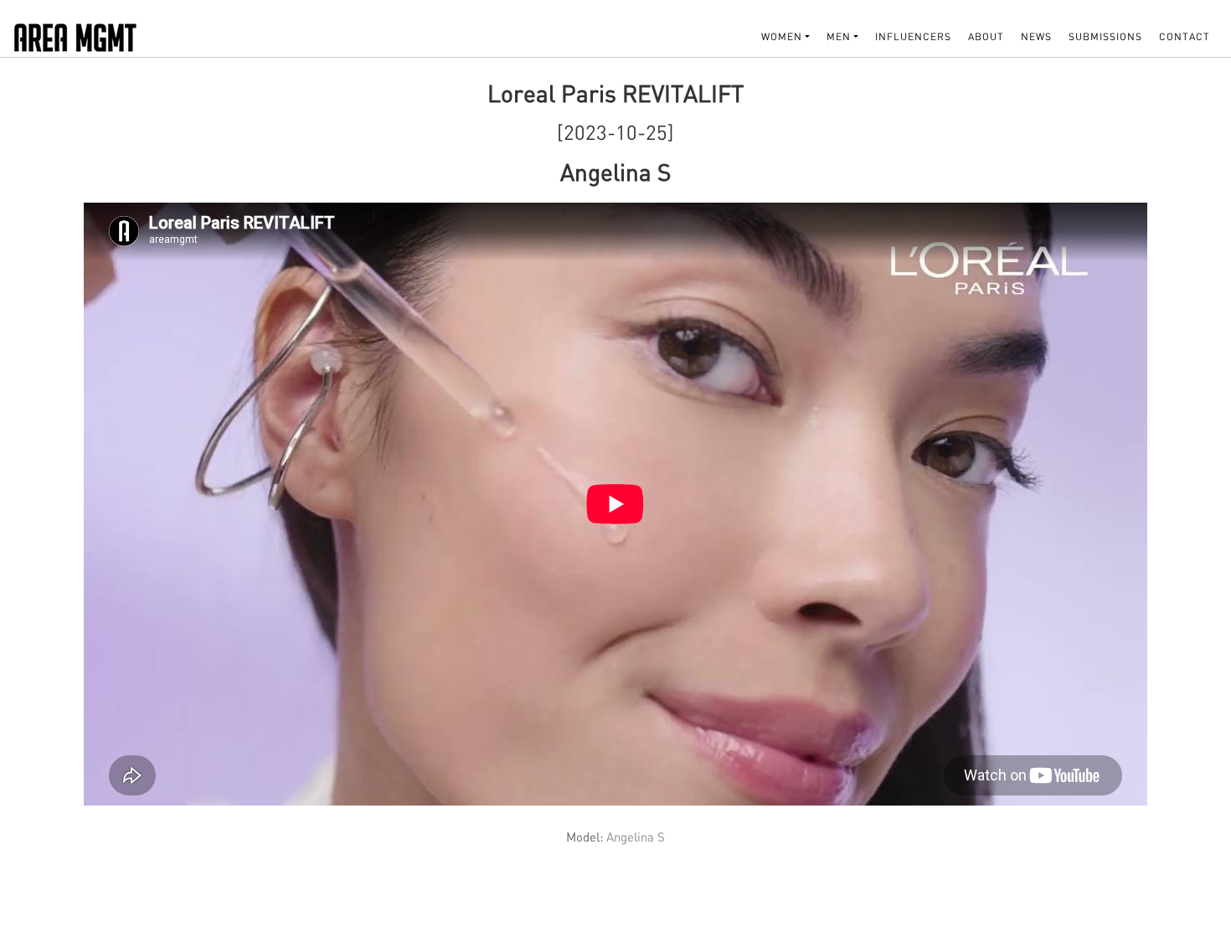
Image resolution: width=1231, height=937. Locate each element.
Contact (1184, 36)
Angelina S (634, 836)
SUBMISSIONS (1105, 36)
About (986, 36)
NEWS (1036, 36)
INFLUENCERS (913, 36)
